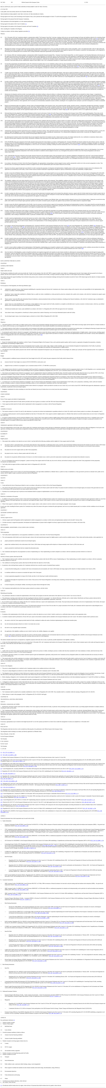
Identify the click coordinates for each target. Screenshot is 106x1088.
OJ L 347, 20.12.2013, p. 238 (82, 876)
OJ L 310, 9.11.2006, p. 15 (97, 840)
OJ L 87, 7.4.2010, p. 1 (25, 899)
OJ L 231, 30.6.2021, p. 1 (67, 771)
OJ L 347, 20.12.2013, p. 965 (55, 871)
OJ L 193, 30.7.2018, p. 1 (7, 778)
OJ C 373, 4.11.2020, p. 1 (9, 752)
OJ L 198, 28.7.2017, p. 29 (88, 802)
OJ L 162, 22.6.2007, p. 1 (23, 1004)
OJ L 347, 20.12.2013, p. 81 (54, 866)
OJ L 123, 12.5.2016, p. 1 (9, 787)
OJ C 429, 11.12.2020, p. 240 (9, 755)
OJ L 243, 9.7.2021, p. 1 (18, 761)
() (25, 24)
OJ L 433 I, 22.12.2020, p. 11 (76, 768)
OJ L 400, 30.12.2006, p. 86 (41, 913)
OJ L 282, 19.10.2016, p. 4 (9, 773)
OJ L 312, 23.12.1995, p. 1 (72, 793)
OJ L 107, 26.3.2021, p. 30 (89, 808)
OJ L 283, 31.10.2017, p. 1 (88, 799)
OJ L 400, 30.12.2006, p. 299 (42, 917)
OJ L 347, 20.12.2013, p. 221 (54, 951)
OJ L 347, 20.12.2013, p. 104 (33, 861)
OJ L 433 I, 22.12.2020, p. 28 (10, 781)
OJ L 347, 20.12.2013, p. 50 (55, 956)
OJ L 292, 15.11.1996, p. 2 (20, 797)
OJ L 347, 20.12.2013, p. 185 (39, 960)
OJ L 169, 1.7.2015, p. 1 (61, 784)
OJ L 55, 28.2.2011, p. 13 (22, 806)
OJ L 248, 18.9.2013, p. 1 (58, 791)
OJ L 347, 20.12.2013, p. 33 (48, 853)
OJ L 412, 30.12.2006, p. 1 (54, 908)
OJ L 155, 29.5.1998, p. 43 (21, 825)
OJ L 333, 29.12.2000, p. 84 (21, 837)
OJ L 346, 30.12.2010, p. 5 (55, 1013)
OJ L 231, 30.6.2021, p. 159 (30, 766)
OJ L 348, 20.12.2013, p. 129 (49, 845)
